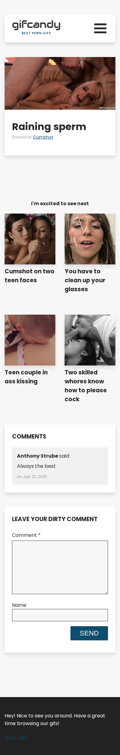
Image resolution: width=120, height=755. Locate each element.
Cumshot (43, 137)
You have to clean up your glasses (85, 280)
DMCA (10, 737)
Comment (26, 535)
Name (19, 605)
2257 (23, 737)
